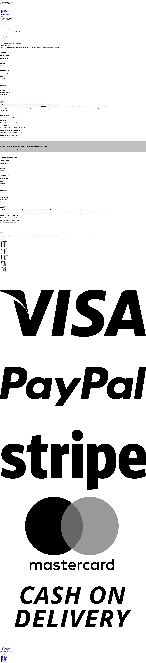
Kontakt (3, 645)
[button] (6, 25)
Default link (2, 98)
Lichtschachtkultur (6, 14)
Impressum (4, 647)
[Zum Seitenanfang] (0, 652)
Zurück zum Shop (8, 33)
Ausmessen (4, 11)
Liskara (1, 0)
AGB (3, 646)
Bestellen (4, 12)
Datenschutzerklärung (6, 648)
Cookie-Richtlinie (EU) (6, 649)
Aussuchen (4, 10)
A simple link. (104, 106)
